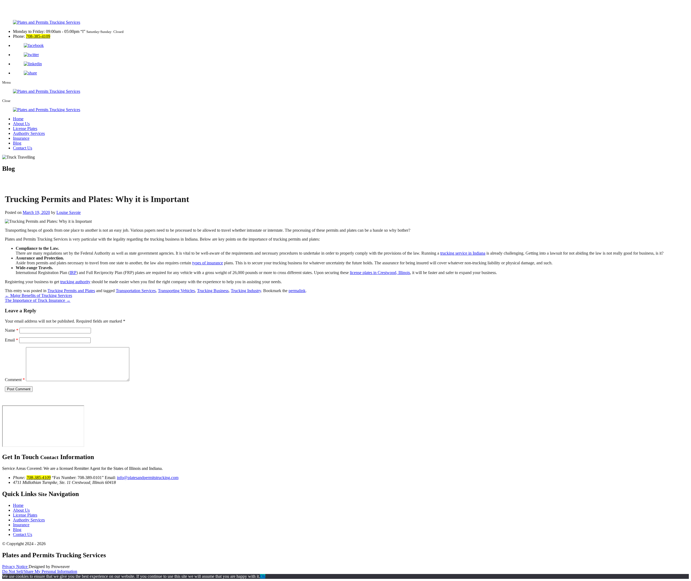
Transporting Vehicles (176, 290)
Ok (262, 576)
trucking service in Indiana (462, 253)
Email (11, 340)
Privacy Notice (15, 566)
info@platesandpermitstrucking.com (147, 477)
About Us (21, 123)
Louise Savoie (68, 212)
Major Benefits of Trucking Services (38, 295)
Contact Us (22, 148)
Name (11, 330)
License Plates (25, 128)
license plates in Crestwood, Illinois (380, 272)
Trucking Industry (246, 290)
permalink (297, 290)
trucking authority (75, 281)
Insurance (21, 138)
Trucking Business (213, 290)
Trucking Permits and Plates (71, 290)
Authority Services (29, 133)
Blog (17, 143)
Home (18, 119)
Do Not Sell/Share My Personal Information (39, 571)
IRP (73, 272)
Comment (15, 379)
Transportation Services (136, 290)
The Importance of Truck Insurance (37, 300)
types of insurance (207, 263)
